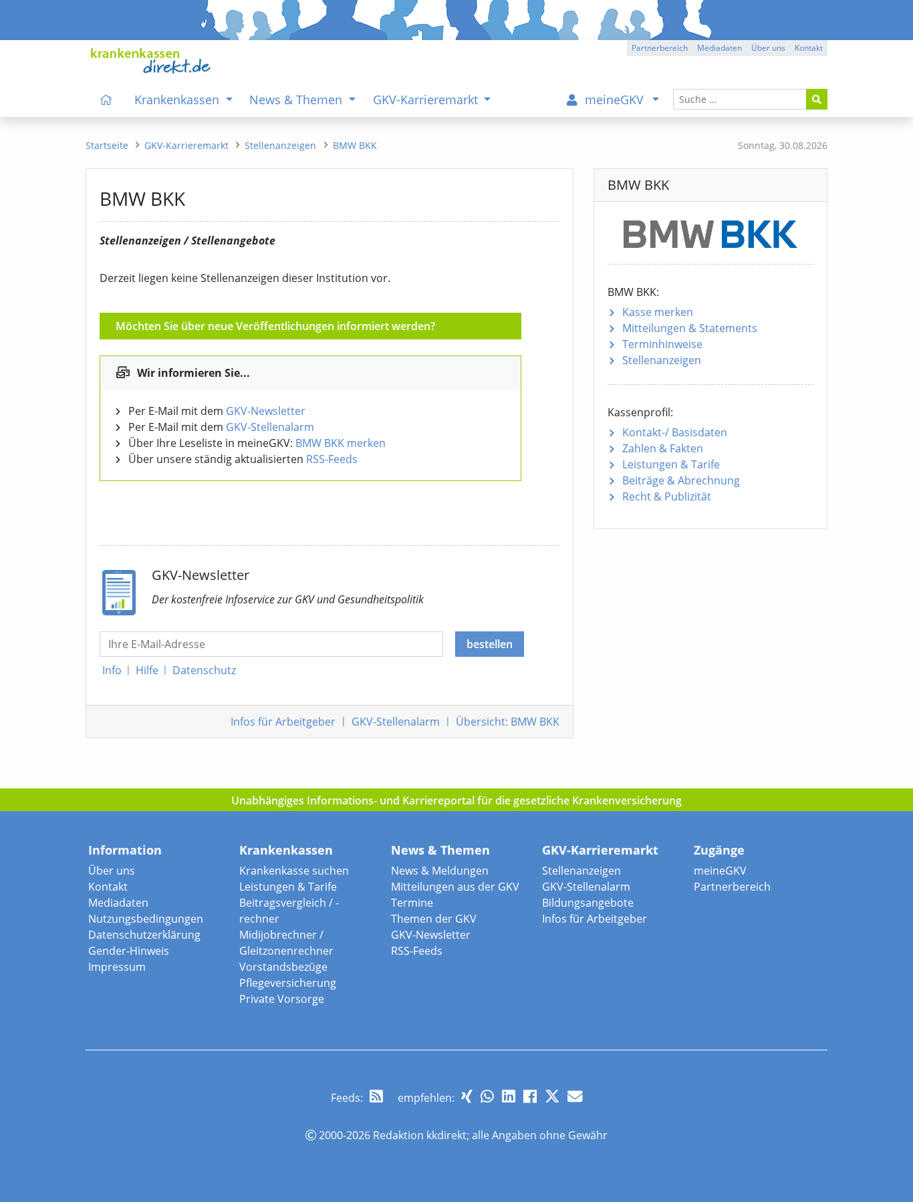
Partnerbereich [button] (660, 47)
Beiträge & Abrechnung (681, 480)
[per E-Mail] (574, 1096)
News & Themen (440, 850)
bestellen (490, 644)
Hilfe (147, 670)
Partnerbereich (732, 886)
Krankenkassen (286, 850)
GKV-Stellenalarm (270, 427)
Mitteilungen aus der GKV (455, 886)
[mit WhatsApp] (487, 1096)
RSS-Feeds (332, 459)
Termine (412, 902)
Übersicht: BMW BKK (507, 721)
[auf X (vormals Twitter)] (552, 1096)
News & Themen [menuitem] (297, 100)
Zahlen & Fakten (662, 448)
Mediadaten (118, 902)
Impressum (117, 966)
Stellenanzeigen (661, 360)
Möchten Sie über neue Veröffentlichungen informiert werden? (275, 326)
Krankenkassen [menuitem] (178, 100)
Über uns (111, 870)
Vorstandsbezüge (283, 966)
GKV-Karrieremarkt (600, 850)
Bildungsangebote (588, 902)
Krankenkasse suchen (294, 870)
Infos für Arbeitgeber (594, 918)
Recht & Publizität (666, 496)
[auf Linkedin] (508, 1096)
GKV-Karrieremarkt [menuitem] (427, 100)
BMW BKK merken (340, 443)
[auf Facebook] (530, 1096)
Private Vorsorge (281, 999)
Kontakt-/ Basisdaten (674, 432)
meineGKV (720, 870)
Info (112, 670)
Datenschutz (204, 670)
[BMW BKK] (710, 231)
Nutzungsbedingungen (145, 918)
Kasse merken (657, 312)
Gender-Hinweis (128, 950)
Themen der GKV (434, 918)
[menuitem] (106, 99)
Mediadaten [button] (719, 47)
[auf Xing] (467, 1096)
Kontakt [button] (809, 47)
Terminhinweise (662, 344)
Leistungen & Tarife (671, 464)
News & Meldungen (440, 870)
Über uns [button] (768, 47)
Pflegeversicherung (287, 982)
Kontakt (108, 886)
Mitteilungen (689, 328)
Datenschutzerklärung (144, 934)
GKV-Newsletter (265, 411)
